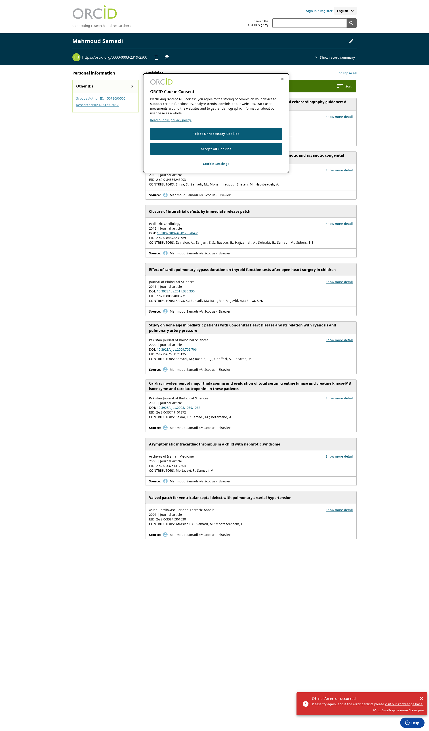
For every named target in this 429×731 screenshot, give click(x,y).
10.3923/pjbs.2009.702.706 (177, 349)
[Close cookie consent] (282, 79)
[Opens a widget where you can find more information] (412, 723)
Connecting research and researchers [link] (101, 25)
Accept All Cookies (216, 149)
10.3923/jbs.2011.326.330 (176, 291)
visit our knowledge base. (404, 704)
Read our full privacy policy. (170, 120)
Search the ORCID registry (258, 23)
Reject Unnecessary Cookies (216, 134)
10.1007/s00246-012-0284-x (177, 233)
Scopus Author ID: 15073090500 (100, 98)
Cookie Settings (216, 164)
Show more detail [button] (339, 117)
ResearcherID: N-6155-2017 (97, 105)
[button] (348, 73)
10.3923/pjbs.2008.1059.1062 (178, 407)
